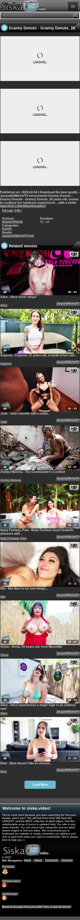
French (7, 229)
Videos (38, 860)
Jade (3, 422)
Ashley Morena (10, 480)
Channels (67, 860)
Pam (23, 538)
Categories (51, 860)
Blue (3, 771)
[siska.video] (40, 6)
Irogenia (6, 364)
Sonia (4, 655)
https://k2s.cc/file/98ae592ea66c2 (23, 206)
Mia (2, 597)
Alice (3, 305)
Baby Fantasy (9, 538)
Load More (40, 784)
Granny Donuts (12, 222)
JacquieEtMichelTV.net (18, 236)
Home (27, 860)
